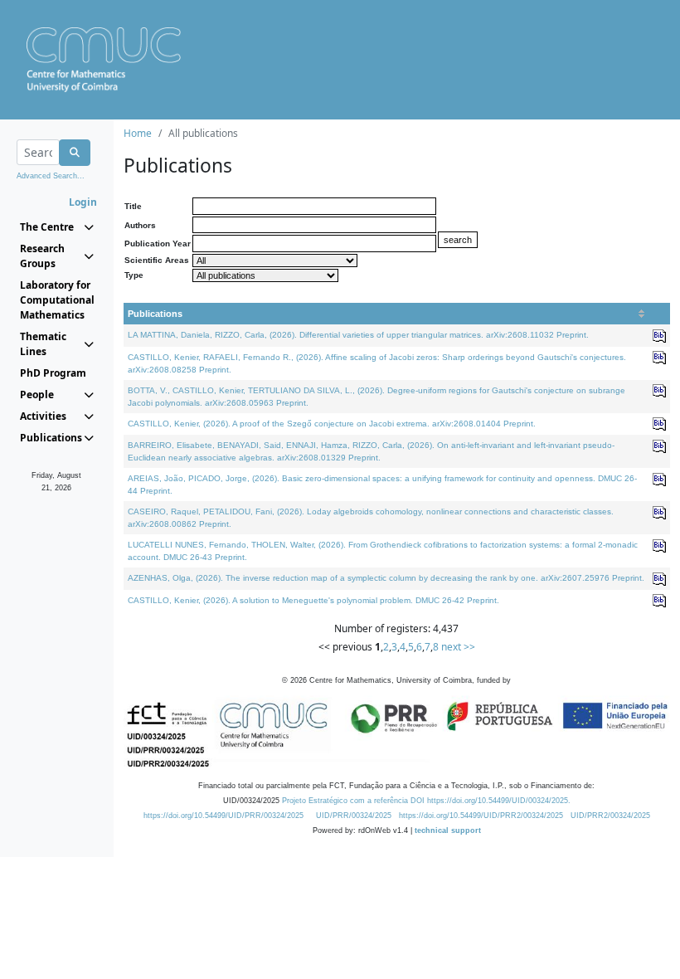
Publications (155, 314)
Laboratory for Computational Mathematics (57, 300)
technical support (448, 830)
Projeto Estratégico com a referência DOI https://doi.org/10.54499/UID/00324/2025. (426, 800)
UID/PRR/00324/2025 (353, 815)
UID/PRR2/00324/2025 (610, 815)
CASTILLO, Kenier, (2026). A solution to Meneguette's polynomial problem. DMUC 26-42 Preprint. (313, 600)
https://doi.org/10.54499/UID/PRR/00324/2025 (223, 815)
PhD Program (53, 373)
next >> (458, 647)
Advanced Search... (51, 176)
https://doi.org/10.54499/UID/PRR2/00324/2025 (481, 815)
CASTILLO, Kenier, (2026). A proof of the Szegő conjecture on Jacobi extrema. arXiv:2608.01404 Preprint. (332, 423)
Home (138, 133)
